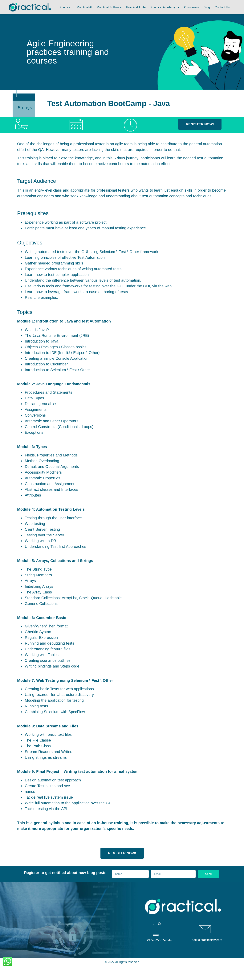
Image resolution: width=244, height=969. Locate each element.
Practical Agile (136, 7)
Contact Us (222, 7)
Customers (191, 7)
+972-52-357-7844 (159, 940)
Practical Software (109, 7)
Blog (207, 7)
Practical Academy (163, 7)
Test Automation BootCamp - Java (108, 103)
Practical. (65, 7)
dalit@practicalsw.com (207, 940)
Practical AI (84, 7)
